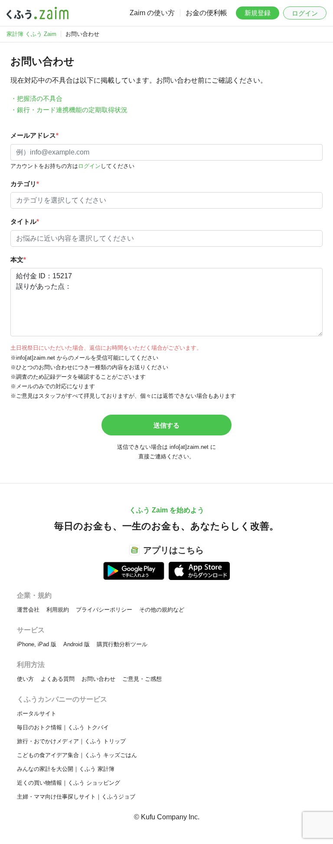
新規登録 (258, 12)
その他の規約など (161, 609)
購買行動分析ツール (122, 644)
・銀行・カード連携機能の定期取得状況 (68, 109)
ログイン (305, 13)
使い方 (25, 679)
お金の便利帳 (206, 12)
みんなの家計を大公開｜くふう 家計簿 (65, 769)
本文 (18, 259)
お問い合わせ (98, 679)
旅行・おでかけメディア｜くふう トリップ (71, 741)
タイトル (24, 221)
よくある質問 (58, 679)
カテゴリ (24, 183)
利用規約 (57, 609)
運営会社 (28, 609)
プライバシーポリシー (104, 609)
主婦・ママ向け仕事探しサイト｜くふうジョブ (76, 796)
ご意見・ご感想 (142, 679)
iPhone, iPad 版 (36, 644)
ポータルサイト (36, 713)
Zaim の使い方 (152, 12)
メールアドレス (34, 135)
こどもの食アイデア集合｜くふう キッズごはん (77, 755)
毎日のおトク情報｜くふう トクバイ (63, 727)
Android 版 (76, 644)
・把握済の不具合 (36, 98)
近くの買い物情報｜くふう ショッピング (68, 783)
